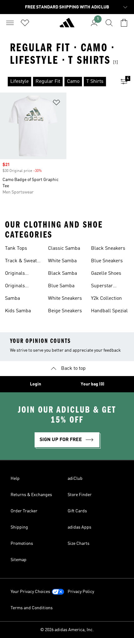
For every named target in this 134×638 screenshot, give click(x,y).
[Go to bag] (124, 22)
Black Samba (62, 273)
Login (35, 384)
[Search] (109, 22)
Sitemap (18, 560)
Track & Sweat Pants (21, 262)
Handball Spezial (109, 311)
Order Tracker (24, 511)
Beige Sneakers (65, 311)
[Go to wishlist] (24, 22)
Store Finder (80, 495)
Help (15, 478)
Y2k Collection (106, 298)
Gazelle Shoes (106, 273)
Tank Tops (16, 248)
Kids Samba (18, 311)
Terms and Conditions (32, 608)
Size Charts (78, 543)
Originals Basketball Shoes (24, 287)
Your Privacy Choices (30, 592)
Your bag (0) (92, 384)
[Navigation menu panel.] (9, 22)
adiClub (75, 478)
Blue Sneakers (107, 261)
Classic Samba (64, 248)
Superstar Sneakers (102, 287)
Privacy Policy (81, 592)
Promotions (22, 543)
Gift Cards (77, 511)
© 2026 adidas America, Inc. (67, 630)
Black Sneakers (108, 248)
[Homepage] (67, 25)
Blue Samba (61, 286)
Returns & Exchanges (31, 495)
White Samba (62, 261)
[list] (57, 82)
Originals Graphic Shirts (20, 274)
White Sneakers (65, 298)
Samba (12, 298)
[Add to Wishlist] (56, 104)
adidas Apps (79, 527)
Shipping (19, 527)
